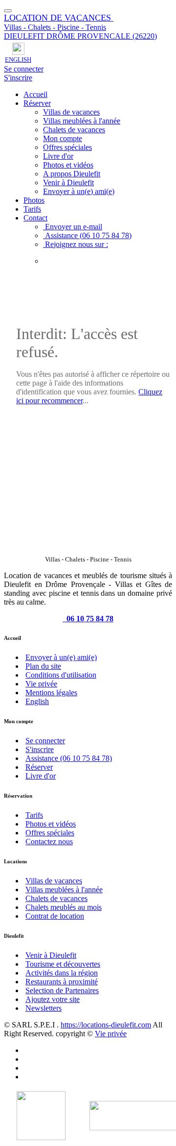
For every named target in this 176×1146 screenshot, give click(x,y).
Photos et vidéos (68, 165)
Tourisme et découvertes (62, 964)
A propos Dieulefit (71, 174)
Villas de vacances (71, 112)
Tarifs (32, 209)
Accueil (35, 94)
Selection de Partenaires (62, 990)
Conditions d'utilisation (60, 675)
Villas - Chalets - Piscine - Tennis (55, 27)
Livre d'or (58, 156)
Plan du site (43, 666)
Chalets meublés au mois (63, 907)
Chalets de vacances (74, 129)
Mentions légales (51, 692)
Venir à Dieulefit (68, 182)
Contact (35, 218)
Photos (33, 200)
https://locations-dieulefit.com (106, 1025)
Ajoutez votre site (52, 999)
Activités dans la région (61, 973)
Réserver (37, 103)
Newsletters (43, 1008)
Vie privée (41, 684)
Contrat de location (54, 916)
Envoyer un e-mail (72, 226)
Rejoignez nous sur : (75, 244)
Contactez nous (49, 841)
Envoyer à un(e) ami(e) (78, 191)
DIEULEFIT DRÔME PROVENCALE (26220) (80, 36)
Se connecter (24, 69)
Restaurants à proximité (61, 981)
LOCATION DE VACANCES (58, 18)
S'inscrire (18, 77)
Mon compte (62, 138)
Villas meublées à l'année (81, 121)
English (37, 701)
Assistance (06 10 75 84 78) (87, 235)
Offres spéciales (67, 147)
